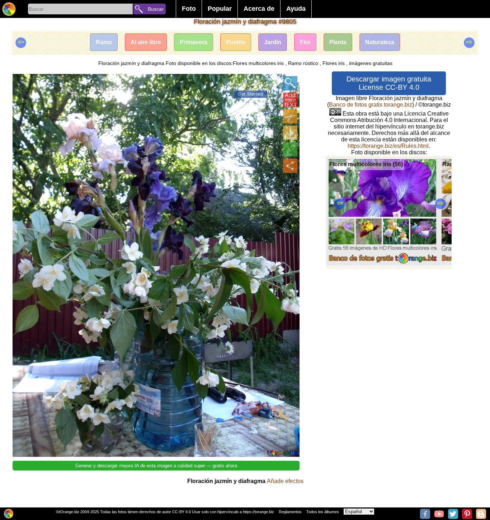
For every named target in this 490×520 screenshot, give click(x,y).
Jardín (272, 42)
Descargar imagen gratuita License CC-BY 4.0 (389, 83)
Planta (338, 42)
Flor (305, 42)
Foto (189, 8)
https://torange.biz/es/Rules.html (388, 146)
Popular (220, 8)
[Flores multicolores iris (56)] (382, 263)
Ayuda (296, 8)
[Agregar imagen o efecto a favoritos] (22, 83)
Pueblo (235, 42)
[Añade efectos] (290, 149)
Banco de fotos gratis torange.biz (370, 105)
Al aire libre (146, 42)
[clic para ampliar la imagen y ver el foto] (290, 83)
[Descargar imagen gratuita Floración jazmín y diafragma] (290, 133)
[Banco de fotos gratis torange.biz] (9, 9)
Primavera (193, 42)
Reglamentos (290, 512)
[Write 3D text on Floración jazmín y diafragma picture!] (290, 100)
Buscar (156, 9)
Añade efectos (285, 481)
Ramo (104, 42)
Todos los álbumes (322, 512)
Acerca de (259, 8)
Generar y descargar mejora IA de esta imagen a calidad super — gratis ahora (156, 465)
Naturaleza (379, 42)
